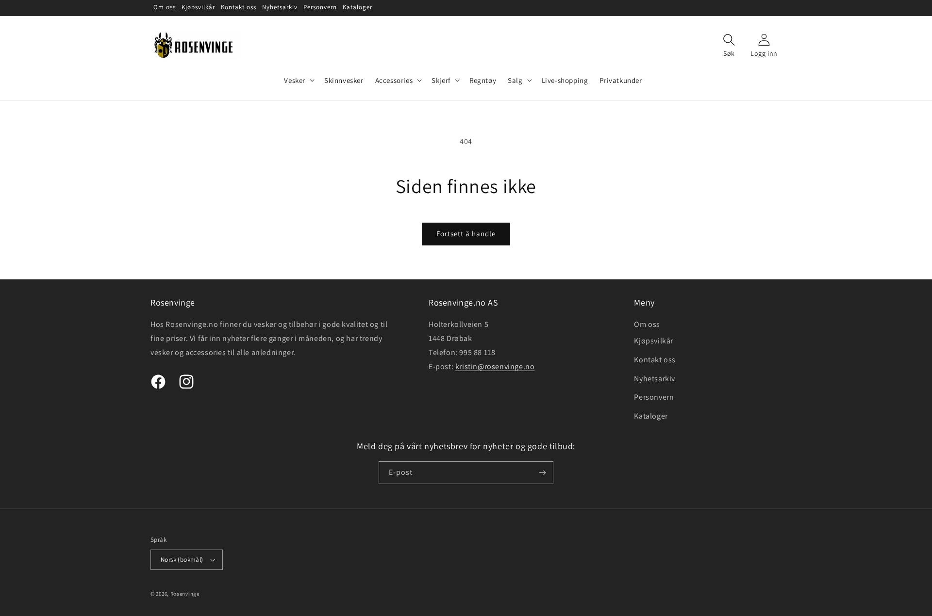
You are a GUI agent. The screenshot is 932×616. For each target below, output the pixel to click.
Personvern (654, 397)
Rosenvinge (185, 593)
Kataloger (650, 416)
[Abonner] (542, 472)
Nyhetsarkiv (654, 378)
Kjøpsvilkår (653, 341)
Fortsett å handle (466, 233)
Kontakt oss (655, 360)
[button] (298, 80)
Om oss (647, 324)
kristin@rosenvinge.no (495, 366)
